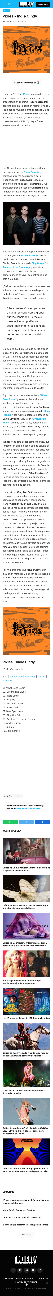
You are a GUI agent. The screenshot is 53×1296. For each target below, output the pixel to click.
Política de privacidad (26, 1282)
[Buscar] (9, 4)
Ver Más (26, 1235)
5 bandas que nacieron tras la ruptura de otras (25, 1224)
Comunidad (43, 4)
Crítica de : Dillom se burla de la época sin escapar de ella (26, 869)
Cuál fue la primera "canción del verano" (22, 1217)
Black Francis (31, 172)
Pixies (26, 94)
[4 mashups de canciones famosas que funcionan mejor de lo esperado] (26, 963)
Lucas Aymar (10, 21)
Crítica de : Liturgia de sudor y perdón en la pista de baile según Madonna (25, 944)
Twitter (41, 676)
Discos (6, 10)
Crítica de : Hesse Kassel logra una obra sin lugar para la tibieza (25, 906)
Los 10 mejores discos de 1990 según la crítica (26, 1018)
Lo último (9, 1192)
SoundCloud (16, 676)
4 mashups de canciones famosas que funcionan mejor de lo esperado (22, 982)
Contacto (43, 1278)
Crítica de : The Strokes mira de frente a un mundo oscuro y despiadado (25, 1054)
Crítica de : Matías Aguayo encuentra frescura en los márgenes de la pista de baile (25, 1170)
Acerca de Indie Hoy (25, 1278)
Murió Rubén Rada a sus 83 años (19, 1210)
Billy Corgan (38, 263)
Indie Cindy (8, 796)
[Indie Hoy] (26, 4)
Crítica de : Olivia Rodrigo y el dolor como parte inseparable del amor (26, 1131)
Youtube (7, 680)
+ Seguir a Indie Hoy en (25, 82)
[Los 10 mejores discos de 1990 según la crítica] (26, 1001)
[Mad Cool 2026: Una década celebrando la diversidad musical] (26, 1073)
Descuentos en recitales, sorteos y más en (25, 807)
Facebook (30, 676)
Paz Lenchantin (29, 255)
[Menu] (4, 4)
